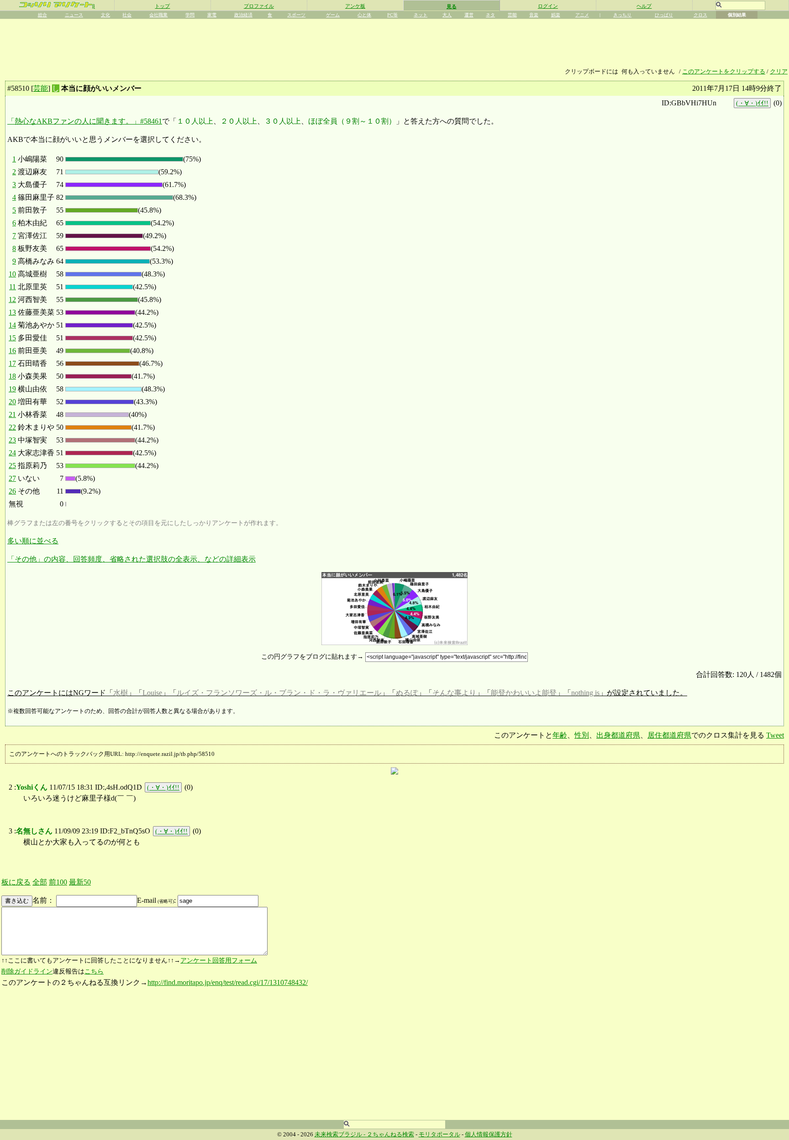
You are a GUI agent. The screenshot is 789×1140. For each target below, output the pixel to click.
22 (12, 427)
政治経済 (243, 14)
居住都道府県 (669, 735)
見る (452, 6)
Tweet (775, 735)
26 (12, 491)
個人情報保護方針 (488, 1134)
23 (12, 440)
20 (12, 402)
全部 (39, 882)
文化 (105, 14)
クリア (779, 71)
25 (12, 465)
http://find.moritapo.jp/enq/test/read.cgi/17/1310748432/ (227, 982)
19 (12, 389)
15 (12, 338)
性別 (581, 735)
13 (12, 312)
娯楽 (555, 14)
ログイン (548, 6)
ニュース (74, 14)
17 (12, 363)
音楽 (533, 14)
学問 (190, 14)
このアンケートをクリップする (723, 71)
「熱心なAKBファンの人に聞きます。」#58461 (84, 121)
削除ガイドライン (27, 971)
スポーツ (296, 14)
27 (12, 478)
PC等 (392, 14)
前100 (58, 882)
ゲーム (333, 14)
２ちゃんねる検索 (390, 1134)
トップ (162, 6)
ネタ (490, 14)
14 (12, 325)
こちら (94, 971)
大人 (447, 14)
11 (12, 287)
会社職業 (158, 14)
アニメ (582, 14)
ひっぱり (664, 14)
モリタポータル (439, 1134)
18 (12, 376)
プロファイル (259, 6)
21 (12, 414)
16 (12, 350)
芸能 (512, 14)
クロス (700, 14)
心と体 (364, 14)
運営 (468, 14)
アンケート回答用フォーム (218, 960)
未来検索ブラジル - (341, 1134)
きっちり (622, 14)
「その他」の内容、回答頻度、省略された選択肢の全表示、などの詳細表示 (131, 559)
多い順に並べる (32, 541)
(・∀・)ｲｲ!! (752, 103)
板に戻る (16, 882)
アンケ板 (355, 6)
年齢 (559, 735)
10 (12, 274)
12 (12, 299)
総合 (42, 14)
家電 (211, 14)
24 (12, 453)
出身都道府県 (618, 735)
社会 (127, 14)
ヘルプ (644, 6)
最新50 (80, 882)
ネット (420, 14)
